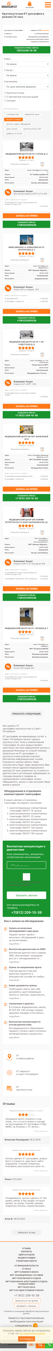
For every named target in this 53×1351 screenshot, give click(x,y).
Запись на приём (27, 215)
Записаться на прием (26, 1300)
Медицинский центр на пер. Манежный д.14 (26, 437)
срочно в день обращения (18, 124)
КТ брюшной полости (27, 1265)
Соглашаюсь (26, 1338)
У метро (8, 70)
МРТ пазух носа (26, 1287)
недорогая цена (32, 114)
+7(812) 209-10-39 (26, 912)
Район (7, 58)
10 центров (45, 30)
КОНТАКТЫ (26, 1251)
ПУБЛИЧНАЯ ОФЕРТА (26, 1261)
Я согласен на (24, 883)
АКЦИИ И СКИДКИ (26, 1258)
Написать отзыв (26, 1232)
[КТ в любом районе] (18, 1063)
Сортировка (10, 81)
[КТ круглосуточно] (17, 1095)
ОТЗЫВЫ (26, 1248)
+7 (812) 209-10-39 (26, 415)
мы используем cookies (32, 1333)
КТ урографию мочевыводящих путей (23, 736)
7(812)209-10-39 (26, 50)
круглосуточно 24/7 (32, 129)
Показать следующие (26, 713)
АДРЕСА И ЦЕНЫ (26, 1254)
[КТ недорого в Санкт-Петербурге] (20, 1079)
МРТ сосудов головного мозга (26, 1290)
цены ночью (12, 129)
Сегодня (10, 100)
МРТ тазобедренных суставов (26, 1275)
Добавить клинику (26, 1306)
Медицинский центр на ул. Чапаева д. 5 (26, 628)
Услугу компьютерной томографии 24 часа (23, 743)
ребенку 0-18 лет (14, 133)
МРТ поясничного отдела (26, 1278)
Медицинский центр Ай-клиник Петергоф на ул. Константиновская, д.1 (26, 520)
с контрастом (12, 114)
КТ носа (26, 1269)
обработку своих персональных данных (24, 883)
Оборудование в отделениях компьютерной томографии (22, 792)
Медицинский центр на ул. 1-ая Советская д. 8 (26, 343)
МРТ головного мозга (26, 1272)
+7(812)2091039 (26, 225)
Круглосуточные (15, 92)
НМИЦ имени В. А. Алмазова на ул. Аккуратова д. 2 (26, 248)
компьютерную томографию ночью (22, 779)
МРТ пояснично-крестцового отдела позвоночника (26, 1282)
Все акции (30, 7)
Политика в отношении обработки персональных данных (26, 1312)
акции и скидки (13, 119)
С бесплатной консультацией (22, 96)
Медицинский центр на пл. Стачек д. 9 (27, 154)
